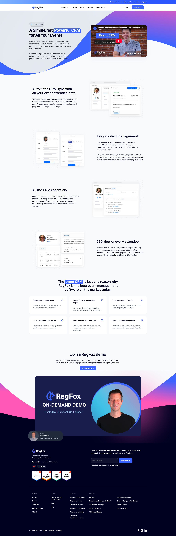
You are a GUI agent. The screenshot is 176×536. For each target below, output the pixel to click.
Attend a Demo (114, 2)
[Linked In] (145, 530)
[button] (64, 7)
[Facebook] (138, 530)
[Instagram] (142, 530)
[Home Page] (37, 7)
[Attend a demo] (88, 368)
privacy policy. (114, 465)
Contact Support (142, 2)
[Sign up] (138, 7)
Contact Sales (128, 2)
